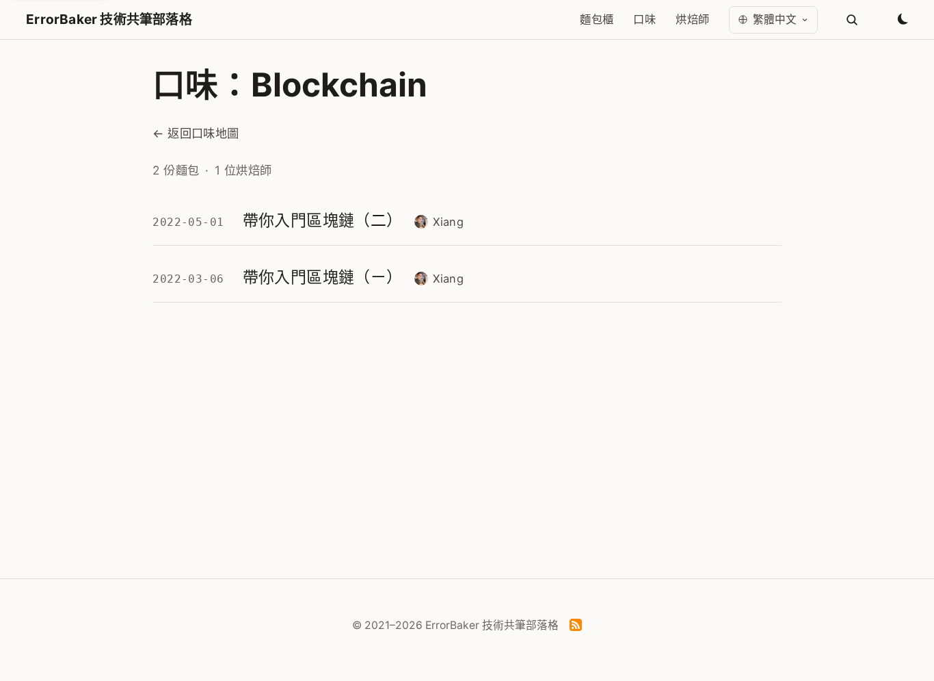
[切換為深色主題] (902, 20)
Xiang (448, 222)
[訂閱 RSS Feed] (576, 627)
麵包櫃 (596, 19)
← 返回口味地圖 (195, 133)
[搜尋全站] (852, 20)
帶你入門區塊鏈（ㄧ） (323, 277)
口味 (644, 19)
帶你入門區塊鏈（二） (323, 220)
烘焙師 (692, 19)
